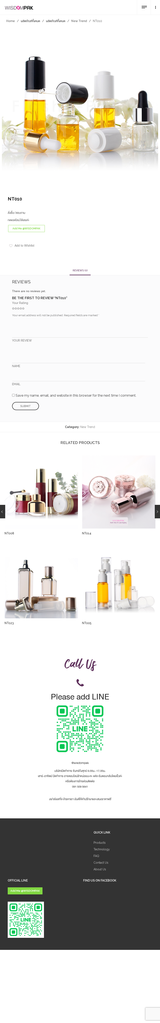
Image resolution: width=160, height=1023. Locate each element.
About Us (100, 869)
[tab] (80, 270)
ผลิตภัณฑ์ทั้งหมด (30, 21)
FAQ (96, 856)
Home (10, 21)
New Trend (79, 21)
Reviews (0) (80, 270)
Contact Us (101, 862)
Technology (102, 849)
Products (100, 842)
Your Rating (20, 303)
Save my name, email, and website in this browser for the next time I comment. (76, 395)
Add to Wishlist (24, 245)
